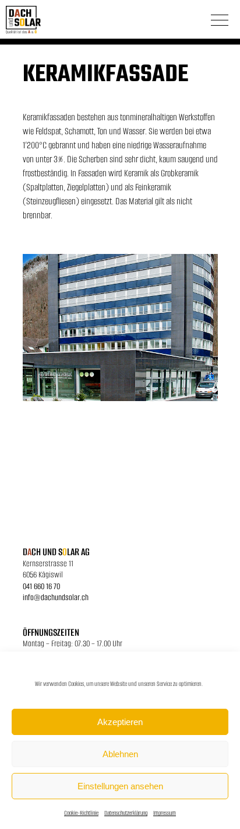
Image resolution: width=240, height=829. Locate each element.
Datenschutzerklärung (125, 813)
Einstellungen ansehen (120, 786)
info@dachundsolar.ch (56, 597)
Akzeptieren (120, 722)
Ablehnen (120, 754)
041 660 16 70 (41, 586)
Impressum (164, 813)
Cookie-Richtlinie (81, 813)
